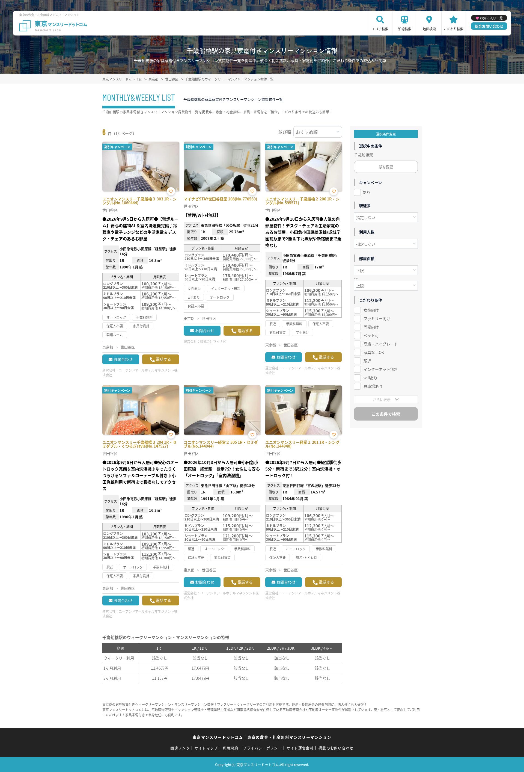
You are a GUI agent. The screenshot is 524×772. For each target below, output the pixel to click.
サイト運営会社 (300, 748)
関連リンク (180, 748)
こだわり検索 (453, 28)
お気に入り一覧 (491, 18)
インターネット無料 (381, 369)
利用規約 (230, 748)
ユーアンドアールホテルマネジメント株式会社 (139, 372)
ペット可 (371, 335)
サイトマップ (206, 748)
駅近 (367, 360)
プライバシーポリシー (262, 748)
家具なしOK (374, 352)
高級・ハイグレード (381, 344)
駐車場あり (373, 386)
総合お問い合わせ (489, 26)
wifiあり (370, 377)
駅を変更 (386, 166)
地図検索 (429, 28)
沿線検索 (404, 28)
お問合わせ (123, 359)
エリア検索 (380, 28)
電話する (163, 359)
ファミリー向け (377, 318)
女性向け (371, 310)
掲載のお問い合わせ (336, 748)
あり (366, 192)
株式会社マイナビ (213, 341)
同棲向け (371, 327)
